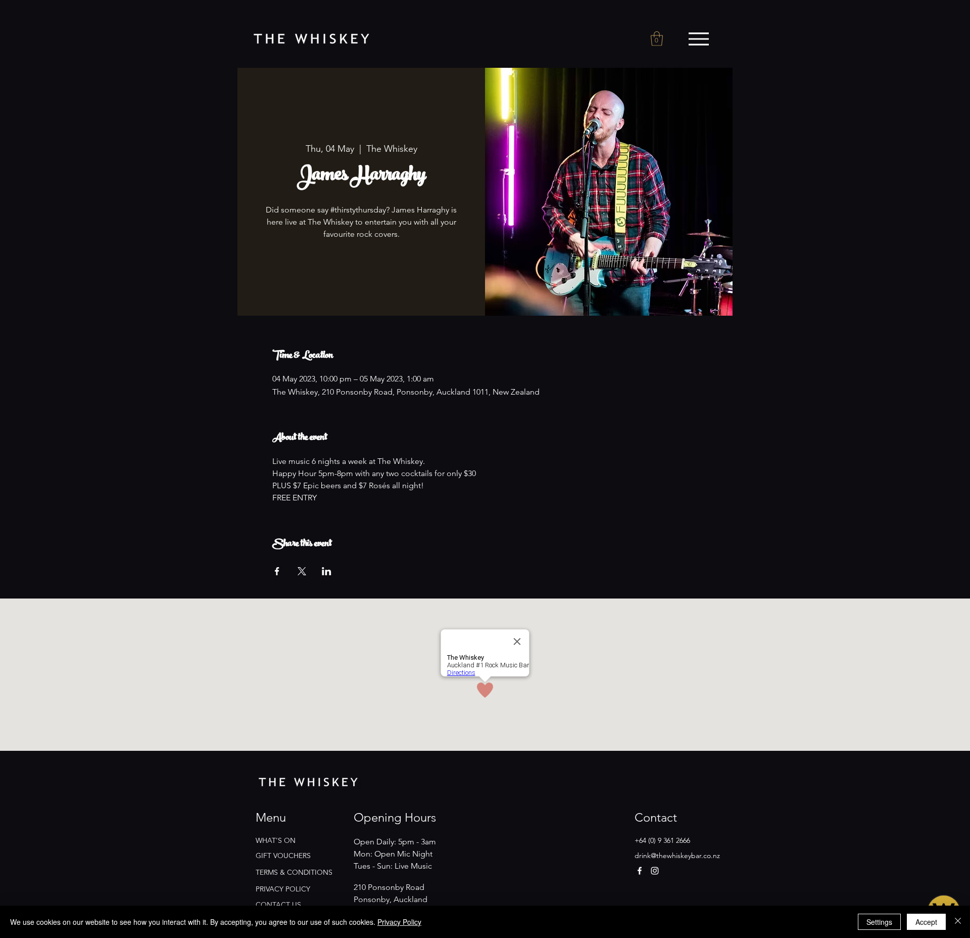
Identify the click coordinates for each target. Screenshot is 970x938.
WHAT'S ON (276, 840)
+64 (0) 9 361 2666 (662, 840)
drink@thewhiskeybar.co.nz (677, 855)
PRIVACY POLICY (283, 888)
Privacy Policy (399, 922)
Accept (926, 922)
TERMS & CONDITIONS (294, 872)
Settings (879, 922)
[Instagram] (655, 871)
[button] (657, 38)
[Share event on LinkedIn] (326, 571)
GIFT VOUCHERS (283, 855)
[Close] (958, 922)
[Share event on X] (302, 571)
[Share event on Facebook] (277, 571)
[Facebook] (640, 871)
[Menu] (698, 39)
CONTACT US (278, 904)
